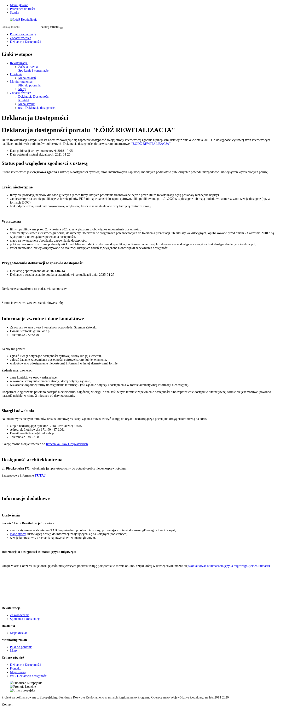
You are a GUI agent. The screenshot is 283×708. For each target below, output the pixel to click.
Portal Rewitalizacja (23, 34)
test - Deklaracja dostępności (37, 107)
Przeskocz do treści (22, 9)
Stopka (14, 12)
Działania (16, 74)
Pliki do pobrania (29, 85)
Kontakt (23, 100)
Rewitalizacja (19, 63)
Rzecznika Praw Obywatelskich (67, 444)
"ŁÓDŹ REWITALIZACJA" (151, 143)
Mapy (22, 89)
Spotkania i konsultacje (33, 70)
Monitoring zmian (21, 81)
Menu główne (19, 5)
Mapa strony (26, 104)
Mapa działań (27, 78)
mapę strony (18, 534)
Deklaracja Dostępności (25, 41)
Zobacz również (20, 38)
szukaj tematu (50, 27)
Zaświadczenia (28, 66)
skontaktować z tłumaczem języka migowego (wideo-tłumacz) (229, 566)
